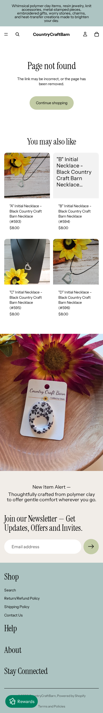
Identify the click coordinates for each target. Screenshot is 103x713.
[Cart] (96, 34)
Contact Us (13, 615)
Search (10, 590)
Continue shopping (51, 102)
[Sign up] (91, 546)
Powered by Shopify (71, 696)
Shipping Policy (16, 606)
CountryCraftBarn (42, 696)
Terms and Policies (51, 706)
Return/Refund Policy (22, 598)
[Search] (17, 34)
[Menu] (6, 34)
